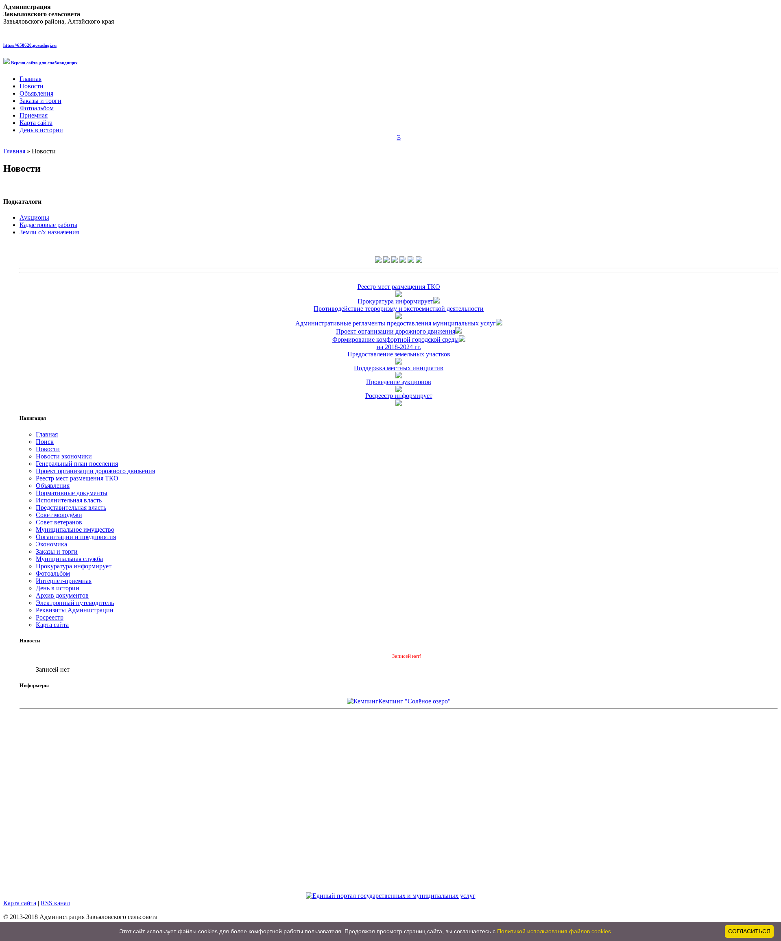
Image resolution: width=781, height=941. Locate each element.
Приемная (34, 115)
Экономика (51, 544)
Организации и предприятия (76, 536)
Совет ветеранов (59, 522)
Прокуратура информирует (395, 301)
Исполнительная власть (69, 500)
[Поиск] (386, 260)
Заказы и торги (40, 100)
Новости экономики (64, 456)
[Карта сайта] (394, 260)
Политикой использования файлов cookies (554, 931)
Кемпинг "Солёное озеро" (414, 701)
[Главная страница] (378, 260)
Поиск (45, 441)
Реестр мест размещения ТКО (77, 478)
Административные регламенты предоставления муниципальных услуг (395, 323)
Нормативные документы (71, 492)
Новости (32, 86)
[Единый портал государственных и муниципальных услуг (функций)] (391, 895)
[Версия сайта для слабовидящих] (402, 260)
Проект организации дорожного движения (395, 331)
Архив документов (62, 595)
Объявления (36, 93)
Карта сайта (36, 122)
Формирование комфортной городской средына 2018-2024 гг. (395, 343)
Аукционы (34, 217)
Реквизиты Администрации (74, 610)
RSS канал (55, 903)
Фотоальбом (37, 108)
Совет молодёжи (59, 514)
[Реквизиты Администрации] (419, 260)
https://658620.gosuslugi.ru (30, 45)
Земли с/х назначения (49, 232)
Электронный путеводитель (75, 602)
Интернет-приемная (64, 580)
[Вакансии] (411, 260)
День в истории (41, 130)
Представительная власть (71, 507)
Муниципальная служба (69, 558)
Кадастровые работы (48, 224)
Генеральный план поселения (77, 463)
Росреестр (49, 617)
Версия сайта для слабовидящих (44, 62)
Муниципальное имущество (75, 529)
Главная (30, 78)
